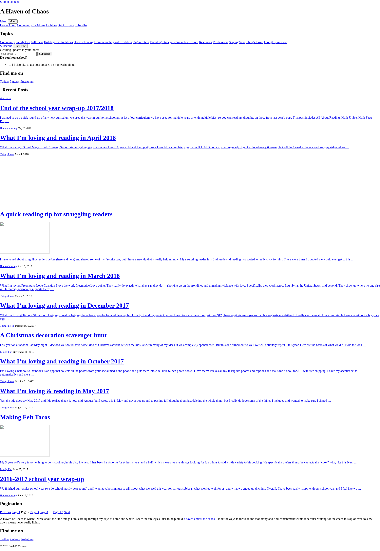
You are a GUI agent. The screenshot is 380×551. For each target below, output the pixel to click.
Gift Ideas (37, 42)
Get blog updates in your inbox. (20, 49)
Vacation (281, 42)
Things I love (254, 42)
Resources (205, 42)
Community (7, 42)
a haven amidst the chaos (199, 518)
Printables (181, 42)
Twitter (4, 539)
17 (58, 512)
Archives (5, 98)
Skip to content (9, 1)
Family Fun (23, 42)
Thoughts (270, 42)
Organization (141, 42)
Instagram (27, 539)
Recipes (193, 42)
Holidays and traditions (58, 42)
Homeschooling (83, 42)
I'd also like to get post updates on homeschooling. (43, 64)
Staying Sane (237, 42)
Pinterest (15, 539)
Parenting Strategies (162, 42)
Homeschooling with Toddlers (113, 42)
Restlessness (220, 42)
